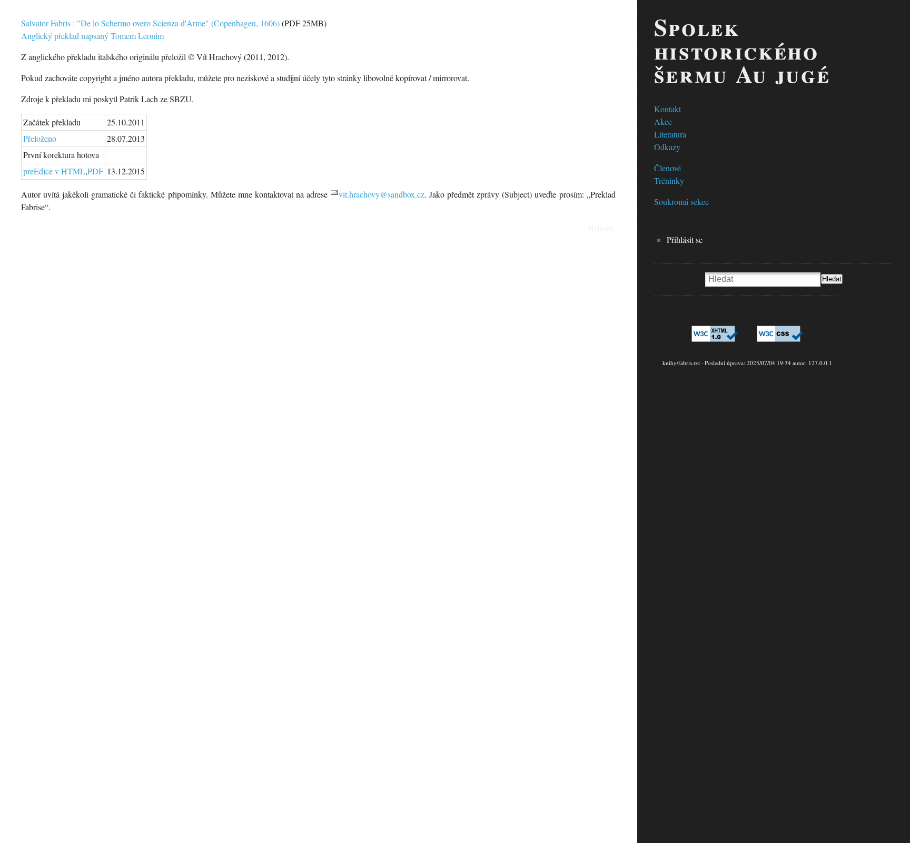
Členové (667, 167)
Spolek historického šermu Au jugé (742, 50)
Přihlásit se (685, 239)
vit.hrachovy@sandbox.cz (381, 194)
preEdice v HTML (54, 171)
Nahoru (600, 227)
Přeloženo (39, 138)
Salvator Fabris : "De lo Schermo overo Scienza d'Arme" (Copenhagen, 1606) (150, 22)
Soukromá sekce (681, 201)
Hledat (832, 279)
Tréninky (669, 180)
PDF (95, 171)
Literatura (670, 134)
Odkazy (667, 146)
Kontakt (667, 108)
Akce (663, 121)
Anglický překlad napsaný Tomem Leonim (92, 35)
